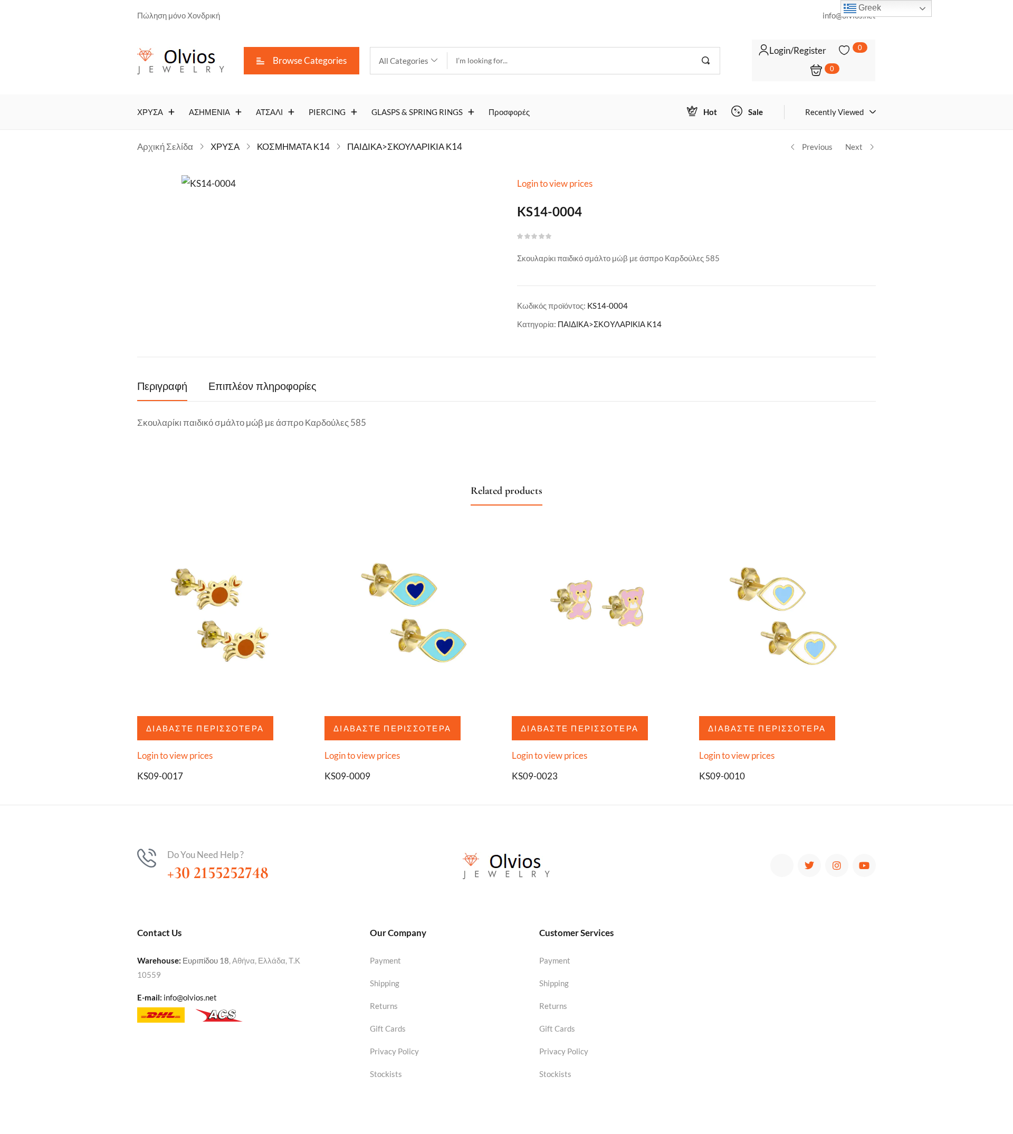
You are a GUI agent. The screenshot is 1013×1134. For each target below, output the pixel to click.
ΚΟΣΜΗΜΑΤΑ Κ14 (293, 146)
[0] (844, 50)
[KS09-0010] (787, 619)
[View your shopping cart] (816, 71)
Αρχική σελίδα (165, 146)
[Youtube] (864, 865)
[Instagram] (836, 865)
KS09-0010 (722, 776)
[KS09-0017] (225, 619)
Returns (384, 1006)
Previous (817, 146)
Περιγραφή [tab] (162, 386)
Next (854, 146)
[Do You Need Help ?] (146, 858)
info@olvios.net (190, 997)
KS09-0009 (347, 776)
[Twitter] (809, 865)
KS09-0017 (160, 776)
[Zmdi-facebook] (782, 865)
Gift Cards (388, 1028)
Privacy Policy (394, 1051)
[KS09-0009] (412, 619)
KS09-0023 (535, 776)
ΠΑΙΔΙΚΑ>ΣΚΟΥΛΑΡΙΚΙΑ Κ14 (404, 146)
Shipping (384, 983)
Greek (868, 7)
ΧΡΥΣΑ (225, 146)
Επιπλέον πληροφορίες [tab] (262, 386)
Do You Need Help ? (205, 854)
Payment (385, 960)
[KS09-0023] (600, 619)
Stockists (386, 1074)
